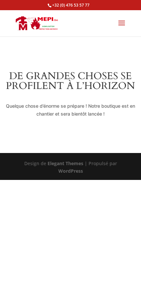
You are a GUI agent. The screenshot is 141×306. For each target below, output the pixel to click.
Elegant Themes (65, 163)
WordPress (70, 171)
